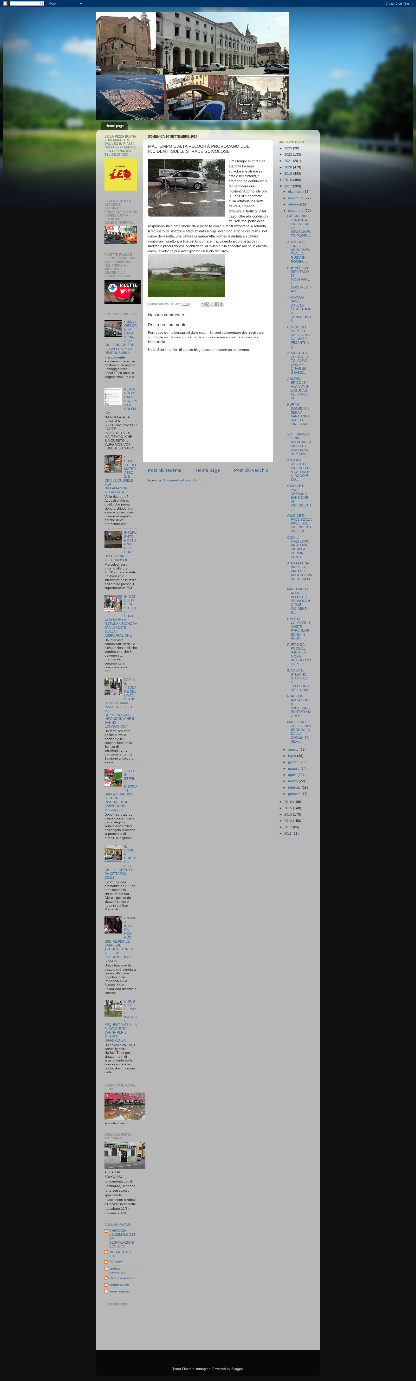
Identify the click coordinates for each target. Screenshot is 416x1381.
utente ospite (119, 1284)
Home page (114, 126)
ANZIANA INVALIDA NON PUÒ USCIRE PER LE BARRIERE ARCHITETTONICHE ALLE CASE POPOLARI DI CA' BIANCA (120, 939)
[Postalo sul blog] (207, 304)
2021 (288, 161)
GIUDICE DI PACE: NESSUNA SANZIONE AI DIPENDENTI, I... (299, 497)
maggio (294, 768)
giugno (293, 762)
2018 (288, 180)
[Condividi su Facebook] (216, 304)
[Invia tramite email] (203, 304)
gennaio (294, 794)
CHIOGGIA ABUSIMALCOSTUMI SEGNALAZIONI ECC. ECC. (122, 1238)
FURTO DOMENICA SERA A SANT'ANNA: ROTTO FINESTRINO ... (299, 416)
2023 (288, 148)
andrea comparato (117, 1270)
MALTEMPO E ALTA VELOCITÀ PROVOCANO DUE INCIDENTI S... (298, 600)
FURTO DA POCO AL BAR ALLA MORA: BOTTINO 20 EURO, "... (299, 654)
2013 (288, 821)
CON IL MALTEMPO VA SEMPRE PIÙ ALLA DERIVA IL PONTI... (298, 547)
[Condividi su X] (212, 304)
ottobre (294, 204)
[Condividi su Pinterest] (221, 304)
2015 (288, 808)
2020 (288, 167)
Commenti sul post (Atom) (183, 480)
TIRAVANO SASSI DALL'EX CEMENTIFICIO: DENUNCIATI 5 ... (299, 309)
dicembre (295, 191)
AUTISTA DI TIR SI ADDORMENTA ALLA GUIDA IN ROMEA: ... (298, 251)
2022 (288, 154)
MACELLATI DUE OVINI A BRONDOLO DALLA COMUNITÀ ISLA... (299, 731)
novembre (296, 198)
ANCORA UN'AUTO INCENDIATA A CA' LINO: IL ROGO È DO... (298, 469)
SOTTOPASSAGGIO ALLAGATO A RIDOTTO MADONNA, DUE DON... (299, 444)
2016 (288, 802)
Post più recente (165, 470)
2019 (288, 173)
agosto (293, 749)
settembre (296, 210)
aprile (293, 775)
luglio (292, 756)
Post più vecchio (251, 470)
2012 (288, 827)
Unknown (116, 1262)
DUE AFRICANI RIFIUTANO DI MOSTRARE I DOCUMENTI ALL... (299, 279)
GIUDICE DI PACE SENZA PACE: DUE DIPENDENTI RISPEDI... (299, 523)
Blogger (237, 1369)
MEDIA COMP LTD (120, 1254)
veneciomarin (119, 1291)
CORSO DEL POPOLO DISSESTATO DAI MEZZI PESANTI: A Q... (299, 337)
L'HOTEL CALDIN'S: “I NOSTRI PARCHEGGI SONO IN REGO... (299, 628)
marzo (293, 781)
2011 (288, 833)
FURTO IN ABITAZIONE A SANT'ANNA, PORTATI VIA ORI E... (299, 706)
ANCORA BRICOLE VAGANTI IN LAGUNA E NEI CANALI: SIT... (298, 388)
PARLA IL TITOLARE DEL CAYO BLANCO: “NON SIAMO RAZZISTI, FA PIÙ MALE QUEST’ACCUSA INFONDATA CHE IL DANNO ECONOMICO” (120, 703)
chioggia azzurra (122, 1278)
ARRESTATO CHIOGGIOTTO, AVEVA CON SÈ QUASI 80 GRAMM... (298, 362)
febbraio (295, 787)
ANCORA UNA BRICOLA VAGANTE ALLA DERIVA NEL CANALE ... (299, 573)
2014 (288, 814)
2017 (288, 186)
